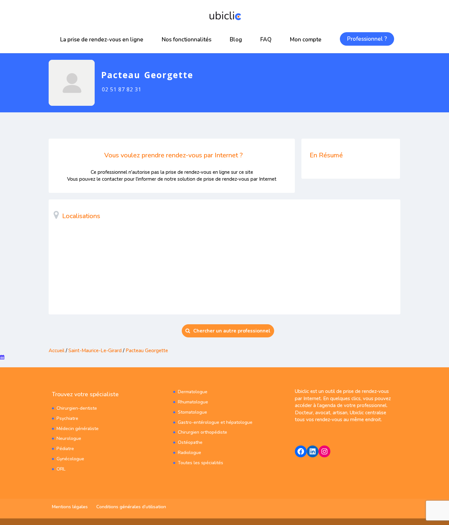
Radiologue (189, 452)
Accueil (56, 350)
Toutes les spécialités (200, 463)
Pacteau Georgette (147, 350)
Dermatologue (192, 392)
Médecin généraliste (78, 428)
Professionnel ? (367, 39)
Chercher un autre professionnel (232, 331)
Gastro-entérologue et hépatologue (215, 422)
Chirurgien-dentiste (77, 408)
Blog (236, 39)
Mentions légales (70, 507)
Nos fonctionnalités (186, 39)
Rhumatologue (193, 402)
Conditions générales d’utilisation (131, 507)
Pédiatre (65, 448)
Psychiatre (67, 418)
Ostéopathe (190, 442)
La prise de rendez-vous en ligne (101, 39)
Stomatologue (192, 412)
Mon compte (305, 39)
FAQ (266, 39)
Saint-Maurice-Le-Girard (95, 350)
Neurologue (69, 438)
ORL (61, 469)
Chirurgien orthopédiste (202, 432)
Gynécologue (70, 459)
